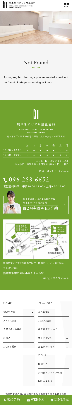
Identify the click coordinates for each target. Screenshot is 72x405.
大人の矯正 (44, 312)
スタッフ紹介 (9, 321)
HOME (7, 303)
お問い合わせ (45, 381)
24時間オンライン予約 (50, 373)
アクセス (42, 355)
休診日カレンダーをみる (52, 171)
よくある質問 (10, 347)
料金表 (7, 338)
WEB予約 (38, 399)
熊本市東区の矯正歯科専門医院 (22, 394)
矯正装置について (47, 329)
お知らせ (42, 364)
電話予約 (13, 399)
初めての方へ (10, 312)
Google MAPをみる (54, 278)
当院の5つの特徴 (12, 329)
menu (66, 7)
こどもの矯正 (44, 321)
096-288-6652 (29, 180)
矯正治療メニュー (47, 338)
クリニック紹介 (45, 303)
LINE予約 (61, 399)
